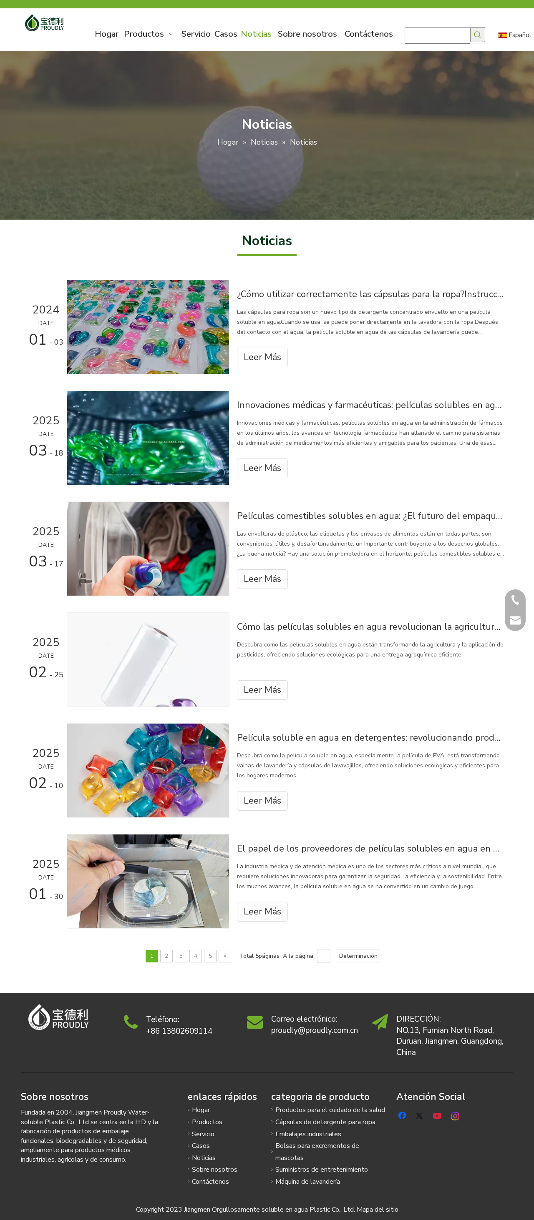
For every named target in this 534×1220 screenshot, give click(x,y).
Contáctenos (210, 1181)
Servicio (203, 1134)
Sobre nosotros (214, 1169)
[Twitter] (420, 1115)
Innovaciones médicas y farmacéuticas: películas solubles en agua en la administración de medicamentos (370, 405)
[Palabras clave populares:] (477, 34)
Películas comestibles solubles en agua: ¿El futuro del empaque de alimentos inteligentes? (370, 516)
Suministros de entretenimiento (321, 1169)
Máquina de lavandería (307, 1181)
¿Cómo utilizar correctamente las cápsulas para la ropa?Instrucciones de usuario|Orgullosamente (370, 294)
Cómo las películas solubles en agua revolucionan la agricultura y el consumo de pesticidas (370, 627)
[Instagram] (455, 1115)
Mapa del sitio (377, 1209)
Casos (201, 1145)
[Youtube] (438, 1115)
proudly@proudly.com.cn (314, 1030)
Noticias (204, 1157)
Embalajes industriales (308, 1134)
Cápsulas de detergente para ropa (325, 1122)
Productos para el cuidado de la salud (330, 1110)
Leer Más (262, 357)
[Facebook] (403, 1115)
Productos (207, 1122)
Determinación (358, 956)
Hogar (201, 1110)
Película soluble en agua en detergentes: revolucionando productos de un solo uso (370, 737)
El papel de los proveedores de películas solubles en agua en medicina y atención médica (370, 848)
